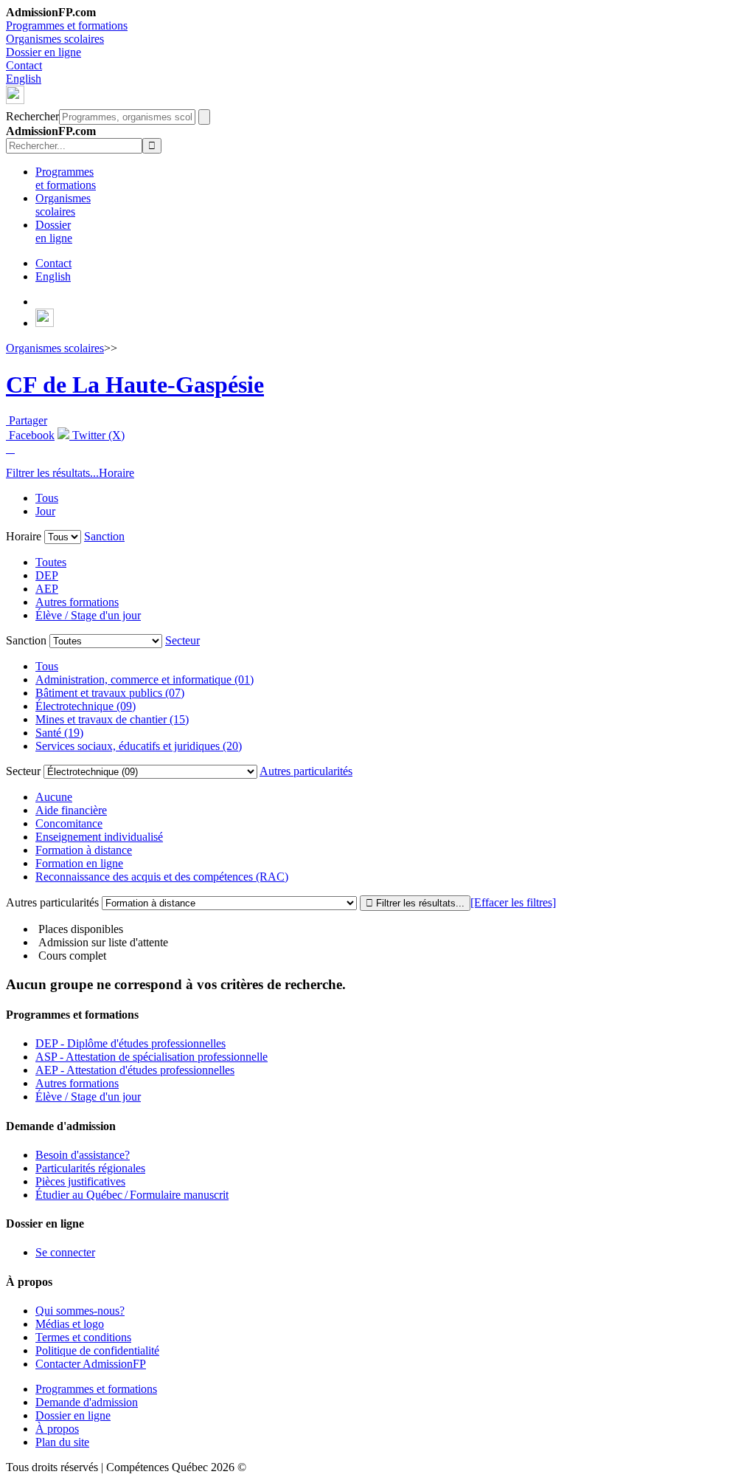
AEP (46, 588)
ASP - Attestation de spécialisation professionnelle (151, 1056)
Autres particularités (306, 771)
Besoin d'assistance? (82, 1155)
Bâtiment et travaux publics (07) (109, 692)
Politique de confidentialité (97, 1350)
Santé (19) (59, 732)
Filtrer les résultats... (52, 473)
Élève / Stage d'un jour (88, 615)
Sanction (104, 536)
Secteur (182, 640)
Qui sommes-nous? (80, 1310)
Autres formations (77, 602)
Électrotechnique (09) (85, 706)
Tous (46, 498)
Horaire (116, 473)
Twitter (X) (97, 435)
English (23, 78)
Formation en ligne (79, 863)
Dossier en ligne (43, 52)
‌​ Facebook (30, 435)
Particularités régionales (90, 1168)
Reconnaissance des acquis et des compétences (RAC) (161, 876)
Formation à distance (83, 850)
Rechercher (32, 116)
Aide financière (71, 810)
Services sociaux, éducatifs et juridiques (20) (138, 746)
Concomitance (68, 823)
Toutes (50, 562)
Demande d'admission (86, 1402)
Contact (24, 65)
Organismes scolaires (55, 38)
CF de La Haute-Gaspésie (135, 384)
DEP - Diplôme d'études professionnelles (130, 1043)
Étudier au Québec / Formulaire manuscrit (132, 1194)
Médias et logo (69, 1324)
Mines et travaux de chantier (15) (112, 719)
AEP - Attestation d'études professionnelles (134, 1070)
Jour (45, 511)
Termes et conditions (83, 1337)
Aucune (53, 797)
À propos (57, 1428)
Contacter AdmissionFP (90, 1363)
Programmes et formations (67, 25)
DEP (46, 575)
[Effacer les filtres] (513, 902)
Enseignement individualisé (99, 836)
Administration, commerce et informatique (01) (144, 679)
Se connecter (65, 1252)
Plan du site (62, 1442)
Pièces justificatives (80, 1181)
